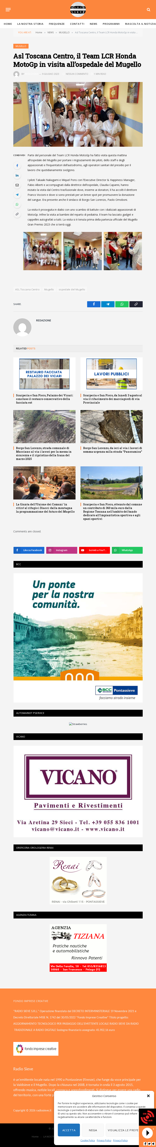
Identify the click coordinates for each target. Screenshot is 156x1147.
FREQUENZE (57, 23)
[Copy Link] (17, 214)
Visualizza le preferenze (128, 1130)
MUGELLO (21, 46)
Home (8, 23)
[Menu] (8, 9)
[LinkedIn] (17, 175)
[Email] (17, 185)
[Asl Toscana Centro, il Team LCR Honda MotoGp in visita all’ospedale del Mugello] (78, 114)
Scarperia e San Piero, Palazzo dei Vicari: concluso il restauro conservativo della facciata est (44, 398)
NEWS (94, 23)
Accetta (68, 1130)
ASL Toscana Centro (27, 289)
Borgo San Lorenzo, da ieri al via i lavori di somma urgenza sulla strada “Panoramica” (112, 449)
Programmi (111, 23)
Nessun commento (77, 74)
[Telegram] (17, 194)
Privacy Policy (104, 1140)
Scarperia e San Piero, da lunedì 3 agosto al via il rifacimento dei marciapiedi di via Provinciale (112, 398)
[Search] (148, 9)
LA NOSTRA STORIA (30, 23)
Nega (93, 1130)
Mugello (49, 289)
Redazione (31, 74)
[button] (148, 1096)
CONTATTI (77, 23)
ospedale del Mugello (72, 289)
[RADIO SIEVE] (78, 9)
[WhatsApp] (17, 204)
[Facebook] (17, 165)
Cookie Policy (87, 1140)
